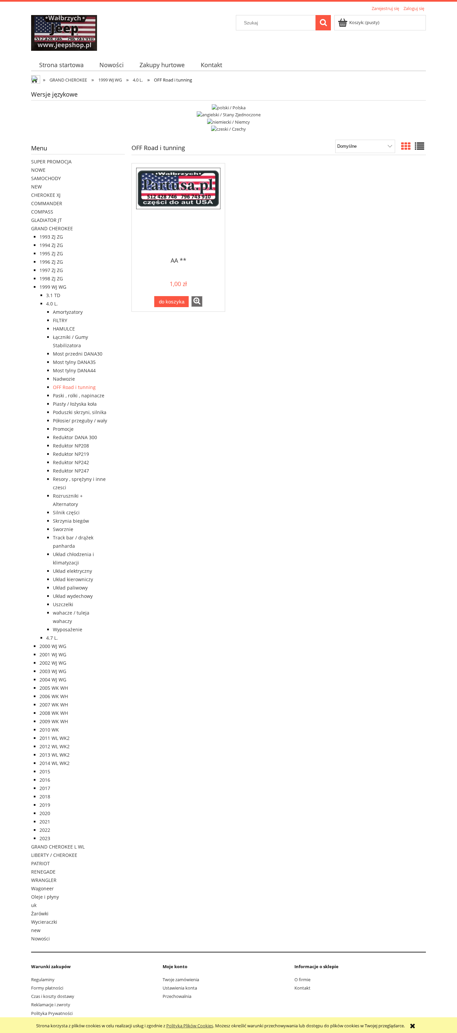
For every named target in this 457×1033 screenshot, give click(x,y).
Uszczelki (63, 604)
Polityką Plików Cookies (189, 1026)
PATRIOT (40, 863)
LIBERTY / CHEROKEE (54, 855)
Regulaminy (43, 980)
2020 (44, 813)
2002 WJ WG (52, 663)
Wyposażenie (67, 629)
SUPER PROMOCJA (51, 161)
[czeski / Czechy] (228, 129)
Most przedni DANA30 (77, 354)
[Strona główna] (64, 32)
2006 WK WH (53, 696)
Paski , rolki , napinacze (78, 395)
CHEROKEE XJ (46, 195)
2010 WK (49, 730)
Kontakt (302, 988)
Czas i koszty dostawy (52, 996)
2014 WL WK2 (54, 763)
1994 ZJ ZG (51, 245)
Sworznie (63, 529)
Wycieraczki (44, 922)
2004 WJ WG (52, 679)
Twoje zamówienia (181, 980)
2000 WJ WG (52, 646)
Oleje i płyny (45, 897)
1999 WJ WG (52, 287)
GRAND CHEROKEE (52, 228)
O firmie (302, 980)
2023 (44, 838)
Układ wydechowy (73, 596)
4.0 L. (52, 303)
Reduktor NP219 (71, 454)
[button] (196, 301)
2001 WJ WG (52, 654)
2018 (44, 796)
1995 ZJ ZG (51, 253)
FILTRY (60, 320)
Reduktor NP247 (71, 471)
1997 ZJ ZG (51, 270)
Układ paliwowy (70, 588)
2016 (44, 780)
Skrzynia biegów (71, 521)
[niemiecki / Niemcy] (228, 121)
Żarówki (40, 913)
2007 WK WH (53, 704)
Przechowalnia (177, 996)
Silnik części (66, 512)
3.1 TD (53, 295)
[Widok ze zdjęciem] (405, 146)
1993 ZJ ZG (51, 237)
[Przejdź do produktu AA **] (178, 209)
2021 (44, 821)
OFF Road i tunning (74, 387)
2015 (44, 771)
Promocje (63, 429)
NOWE (38, 170)
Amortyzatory (68, 312)
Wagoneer (42, 888)
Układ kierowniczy (73, 579)
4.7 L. (52, 638)
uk (33, 905)
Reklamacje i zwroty (50, 1005)
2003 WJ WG (52, 671)
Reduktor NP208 (71, 445)
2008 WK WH (53, 713)
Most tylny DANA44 (74, 370)
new (35, 930)
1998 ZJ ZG (51, 278)
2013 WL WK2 (54, 755)
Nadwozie (64, 379)
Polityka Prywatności (52, 1013)
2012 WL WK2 (54, 746)
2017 (44, 788)
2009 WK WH (53, 721)
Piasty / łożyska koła (75, 404)
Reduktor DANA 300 (75, 437)
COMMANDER (46, 203)
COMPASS (42, 212)
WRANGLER (44, 880)
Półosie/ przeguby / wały (80, 420)
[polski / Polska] (229, 107)
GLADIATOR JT (46, 220)
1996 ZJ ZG (51, 262)
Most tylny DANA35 (74, 362)
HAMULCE (64, 329)
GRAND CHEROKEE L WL (58, 847)
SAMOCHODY (46, 178)
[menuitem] (61, 65)
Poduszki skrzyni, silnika (79, 412)
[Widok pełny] (419, 146)
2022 (44, 830)
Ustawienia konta (180, 988)
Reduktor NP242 (71, 462)
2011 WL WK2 (54, 738)
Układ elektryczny (72, 571)
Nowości (40, 938)
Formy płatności (47, 988)
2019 (44, 805)
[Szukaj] (323, 22)
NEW (36, 186)
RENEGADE (43, 872)
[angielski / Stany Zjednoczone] (229, 114)
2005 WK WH (53, 688)
